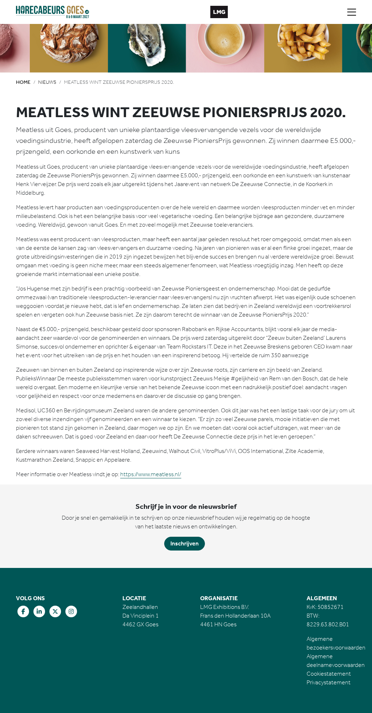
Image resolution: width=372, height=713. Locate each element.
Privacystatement (329, 682)
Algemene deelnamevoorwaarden (336, 660)
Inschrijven (184, 543)
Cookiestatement (329, 673)
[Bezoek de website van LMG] (219, 12)
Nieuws (47, 82)
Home (23, 82)
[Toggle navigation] (351, 12)
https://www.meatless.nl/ (150, 474)
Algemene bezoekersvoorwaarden (336, 643)
